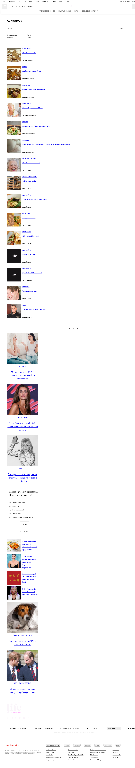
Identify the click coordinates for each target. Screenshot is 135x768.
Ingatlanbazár (45, 1)
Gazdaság (77, 745)
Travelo (37, 1)
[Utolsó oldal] (77, 328)
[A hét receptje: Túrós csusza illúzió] (14, 201)
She (25, 1)
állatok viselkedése (22, 635)
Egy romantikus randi (18, 510)
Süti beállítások (114, 728)
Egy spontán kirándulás (18, 502)
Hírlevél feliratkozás (18, 728)
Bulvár (97, 745)
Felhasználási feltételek (71, 728)
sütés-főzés (26, 103)
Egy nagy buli (16, 506)
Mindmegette (12, 1)
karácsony (26, 48)
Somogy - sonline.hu (94, 757)
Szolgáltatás (107, 745)
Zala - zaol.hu (115, 757)
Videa (30, 1)
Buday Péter (26, 195)
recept (25, 122)
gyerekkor (23, 417)
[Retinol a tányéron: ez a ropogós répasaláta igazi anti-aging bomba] (14, 545)
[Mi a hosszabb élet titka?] (14, 165)
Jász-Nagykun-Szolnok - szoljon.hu (98, 750)
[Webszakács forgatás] (14, 293)
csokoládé (26, 213)
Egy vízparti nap (16, 513)
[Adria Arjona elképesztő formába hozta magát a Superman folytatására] (14, 561)
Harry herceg (64, 11)
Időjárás (29, 6)
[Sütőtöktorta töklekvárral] (14, 73)
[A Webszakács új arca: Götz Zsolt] (14, 311)
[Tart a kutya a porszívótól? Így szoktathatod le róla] (22, 617)
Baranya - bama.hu (50, 752)
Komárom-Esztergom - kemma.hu (97, 752)
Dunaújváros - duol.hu (73, 750)
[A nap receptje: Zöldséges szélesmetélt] (14, 128)
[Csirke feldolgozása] (14, 183)
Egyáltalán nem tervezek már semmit (22, 517)
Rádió (118, 745)
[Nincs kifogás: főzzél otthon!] (14, 110)
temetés (22, 468)
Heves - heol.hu (71, 760)
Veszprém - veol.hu (117, 755)
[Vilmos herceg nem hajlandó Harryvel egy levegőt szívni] (22, 665)
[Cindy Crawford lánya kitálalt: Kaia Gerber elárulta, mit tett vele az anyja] (22, 399)
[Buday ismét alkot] (14, 256)
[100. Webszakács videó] (14, 238)
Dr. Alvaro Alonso (29, 158)
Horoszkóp (18, 6)
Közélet (66, 745)
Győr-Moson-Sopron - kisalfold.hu (75, 755)
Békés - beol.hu (49, 755)
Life (19, 1)
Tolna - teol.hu (116, 750)
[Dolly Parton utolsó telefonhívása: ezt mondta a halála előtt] (14, 593)
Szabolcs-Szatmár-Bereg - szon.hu (97, 760)
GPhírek (54, 1)
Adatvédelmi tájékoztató (43, 728)
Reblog (60, 1)
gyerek (22, 366)
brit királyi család (23, 683)
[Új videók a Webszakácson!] (14, 274)
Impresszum (93, 728)
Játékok (67, 1)
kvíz (76, 11)
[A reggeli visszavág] (14, 219)
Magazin (87, 745)
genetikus (26, 140)
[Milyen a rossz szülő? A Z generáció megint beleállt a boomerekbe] (22, 348)
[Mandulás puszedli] (14, 55)
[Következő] (74, 328)
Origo (4, 1)
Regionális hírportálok (52, 745)
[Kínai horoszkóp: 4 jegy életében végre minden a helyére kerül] (14, 578)
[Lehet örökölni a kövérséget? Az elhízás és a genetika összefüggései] (14, 146)
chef (24, 305)
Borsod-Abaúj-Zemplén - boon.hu (53, 757)
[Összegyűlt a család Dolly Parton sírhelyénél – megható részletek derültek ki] (22, 450)
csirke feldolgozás (29, 177)
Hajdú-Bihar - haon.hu (73, 757)
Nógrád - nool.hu (94, 755)
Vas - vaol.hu (115, 752)
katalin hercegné (47, 11)
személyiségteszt (90, 11)
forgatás (25, 287)
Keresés (121, 28)
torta (24, 67)
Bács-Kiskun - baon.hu (51, 750)
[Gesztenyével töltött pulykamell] (14, 91)
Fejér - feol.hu (71, 752)
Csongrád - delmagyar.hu (51, 760)
